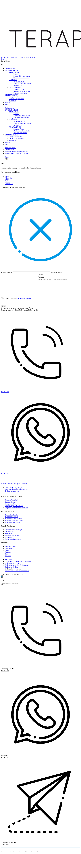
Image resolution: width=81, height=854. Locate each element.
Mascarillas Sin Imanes (12, 522)
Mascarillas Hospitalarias (13, 519)
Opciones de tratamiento (22, 91)
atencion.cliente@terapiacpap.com (16, 151)
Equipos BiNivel (10, 504)
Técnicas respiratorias (16, 99)
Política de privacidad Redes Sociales (17, 565)
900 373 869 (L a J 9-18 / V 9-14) (16, 153)
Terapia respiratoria (15, 97)
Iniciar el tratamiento (20, 93)
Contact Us (9, 184)
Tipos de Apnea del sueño (22, 83)
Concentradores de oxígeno (14, 530)
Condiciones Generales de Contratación (18, 561)
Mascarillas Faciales (11, 517)
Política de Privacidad (12, 563)
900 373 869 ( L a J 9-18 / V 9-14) (12, 57)
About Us (8, 178)
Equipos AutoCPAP (11, 500)
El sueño (16, 74)
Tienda (7, 102)
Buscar (3, 61)
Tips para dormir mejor (21, 78)
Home (7, 176)
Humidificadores (10, 546)
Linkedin (24, 483)
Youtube (10, 483)
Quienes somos (10, 68)
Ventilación (9, 533)
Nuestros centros (10, 148)
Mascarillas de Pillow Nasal (14, 520)
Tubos (7, 554)
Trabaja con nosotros (12, 491)
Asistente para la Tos (12, 535)
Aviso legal (9, 559)
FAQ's (7, 180)
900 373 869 (9, 487)
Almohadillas (9, 548)
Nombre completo (7, 272)
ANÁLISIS (13, 80)
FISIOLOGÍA (14, 72)
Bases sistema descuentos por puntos (17, 571)
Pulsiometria (9, 537)
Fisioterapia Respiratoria (13, 539)
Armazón (8, 552)
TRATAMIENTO (15, 87)
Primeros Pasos (19, 89)
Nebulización (9, 531)
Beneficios (12, 101)
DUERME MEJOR (11, 70)
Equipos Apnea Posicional (14, 506)
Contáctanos (5, 844)
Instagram (17, 483)
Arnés (7, 550)
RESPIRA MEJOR (11, 95)
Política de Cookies (11, 567)
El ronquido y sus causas (22, 76)
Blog (6, 104)
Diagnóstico (18, 85)
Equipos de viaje (10, 502)
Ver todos (8, 556)
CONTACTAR (30, 57)
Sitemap (7, 182)
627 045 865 (19, 487)
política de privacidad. (24, 298)
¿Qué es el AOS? (19, 82)
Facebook (4, 483)
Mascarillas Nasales (11, 515)
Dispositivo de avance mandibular (16, 508)
